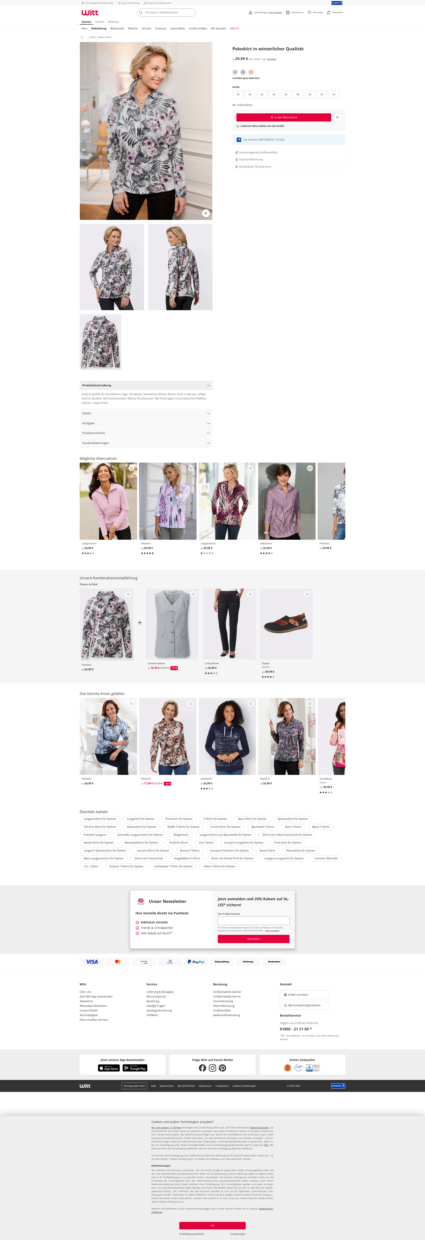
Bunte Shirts (267, 850)
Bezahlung (152, 1001)
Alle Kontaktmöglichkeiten (304, 1005)
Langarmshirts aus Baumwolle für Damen (226, 835)
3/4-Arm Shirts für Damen (100, 827)
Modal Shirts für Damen (99, 842)
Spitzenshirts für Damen (293, 819)
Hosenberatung (223, 1001)
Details (86, 413)
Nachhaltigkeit (89, 1015)
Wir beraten (218, 28)
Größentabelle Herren (227, 996)
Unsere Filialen (89, 1010)
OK (212, 1225)
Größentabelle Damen (227, 992)
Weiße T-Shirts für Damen (183, 827)
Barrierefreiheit (186, 1085)
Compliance (222, 1085)
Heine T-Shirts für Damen (219, 866)
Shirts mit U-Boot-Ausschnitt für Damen (287, 835)
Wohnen (113, 22)
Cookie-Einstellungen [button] (244, 1085)
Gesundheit (177, 28)
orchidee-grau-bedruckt (246, 78)
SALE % (234, 28)
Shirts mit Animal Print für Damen (232, 858)
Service (151, 984)
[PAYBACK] (337, 3)
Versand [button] (271, 59)
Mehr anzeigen (272, 930)
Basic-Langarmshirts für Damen (104, 858)
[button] (81, 37)
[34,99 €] (108, 501)
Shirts (92, 37)
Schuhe (146, 28)
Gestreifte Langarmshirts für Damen (140, 835)
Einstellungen (238, 1234)
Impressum (205, 1085)
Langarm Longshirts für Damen (284, 858)
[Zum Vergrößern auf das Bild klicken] (206, 213)
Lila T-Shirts (206, 842)
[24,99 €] (229, 624)
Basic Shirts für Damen (252, 819)
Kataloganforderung (159, 1010)
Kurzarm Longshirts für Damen (243, 842)
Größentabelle (244, 104)
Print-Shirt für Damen (287, 842)
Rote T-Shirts (293, 827)
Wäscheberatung (224, 1006)
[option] (235, 72)
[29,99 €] (168, 501)
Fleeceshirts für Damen (300, 850)
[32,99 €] (287, 501)
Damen (86, 22)
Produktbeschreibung (96, 385)
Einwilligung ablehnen (191, 1234)
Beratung (220, 984)
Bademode (117, 28)
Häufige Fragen (155, 1006)
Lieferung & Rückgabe (160, 992)
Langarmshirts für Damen (100, 819)
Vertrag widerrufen (134, 1085)
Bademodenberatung (226, 1015)
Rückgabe (88, 423)
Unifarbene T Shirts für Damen (173, 866)
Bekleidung (98, 28)
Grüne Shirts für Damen (226, 827)
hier (266, 1145)
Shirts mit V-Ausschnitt (148, 858)
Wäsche (133, 28)
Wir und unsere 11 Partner (166, 1127)
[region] (212, 1178)
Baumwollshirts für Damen (141, 842)
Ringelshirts (181, 835)
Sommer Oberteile (326, 858)
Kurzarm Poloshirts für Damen (230, 850)
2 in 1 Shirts (91, 866)
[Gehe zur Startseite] (90, 12)
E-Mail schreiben (296, 995)
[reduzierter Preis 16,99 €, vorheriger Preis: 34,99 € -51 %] (172, 624)
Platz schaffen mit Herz (94, 1020)
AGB (153, 1085)
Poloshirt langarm (95, 835)
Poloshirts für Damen (179, 819)
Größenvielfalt (222, 1010)
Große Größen (198, 28)
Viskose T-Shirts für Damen (126, 866)
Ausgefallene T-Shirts (187, 858)
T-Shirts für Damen (215, 819)
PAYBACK (152, 1015)
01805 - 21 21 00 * (296, 1028)
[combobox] (173, 12)
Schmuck (160, 28)
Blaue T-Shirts (321, 827)
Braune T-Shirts (190, 850)
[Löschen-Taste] (192, 12)
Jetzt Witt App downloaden (96, 996)
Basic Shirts (105, 37)
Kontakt (286, 984)
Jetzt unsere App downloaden (123, 1060)
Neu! (84, 28)
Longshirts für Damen (141, 819)
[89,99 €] (286, 624)
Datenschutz (167, 1085)
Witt (83, 984)
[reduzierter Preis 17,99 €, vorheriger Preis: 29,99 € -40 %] (168, 736)
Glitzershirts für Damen (141, 827)
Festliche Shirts (178, 842)
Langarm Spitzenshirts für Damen (105, 850)
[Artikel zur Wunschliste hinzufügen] (337, 117)
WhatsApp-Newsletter (93, 1006)
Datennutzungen (259, 1127)
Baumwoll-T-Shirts (263, 827)
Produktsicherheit (93, 433)
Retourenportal (156, 996)
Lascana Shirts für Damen (153, 850)
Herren (99, 22)
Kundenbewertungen (95, 443)
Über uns (85, 992)
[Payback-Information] (338, 1086)
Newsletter (86, 1001)
